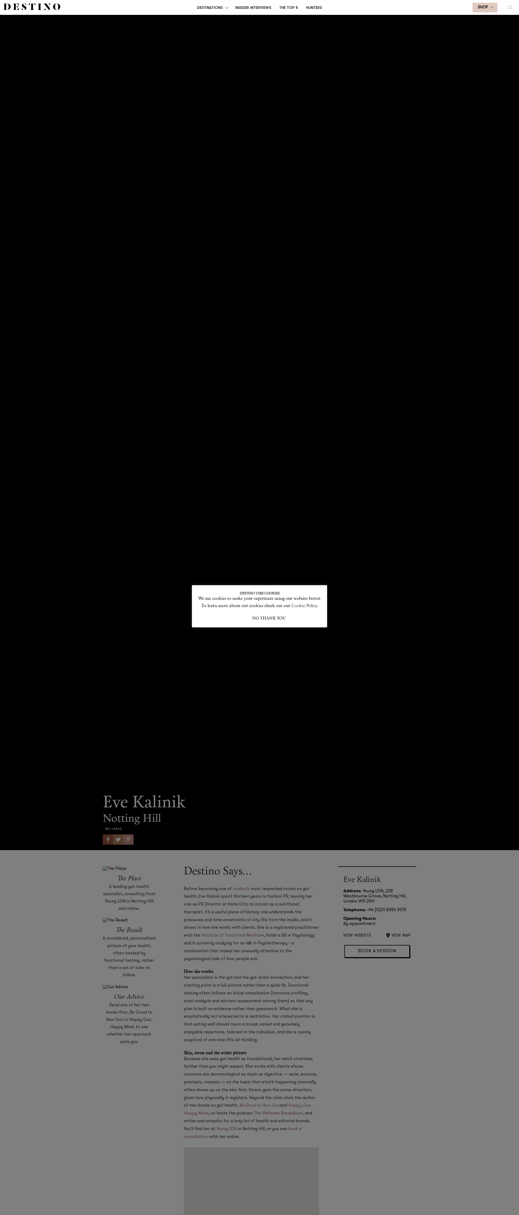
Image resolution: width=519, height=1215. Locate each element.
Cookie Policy (304, 606)
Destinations (210, 7)
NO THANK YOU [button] (269, 619)
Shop (483, 7)
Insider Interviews (253, 7)
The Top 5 (288, 7)
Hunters (314, 7)
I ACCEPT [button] (242, 619)
